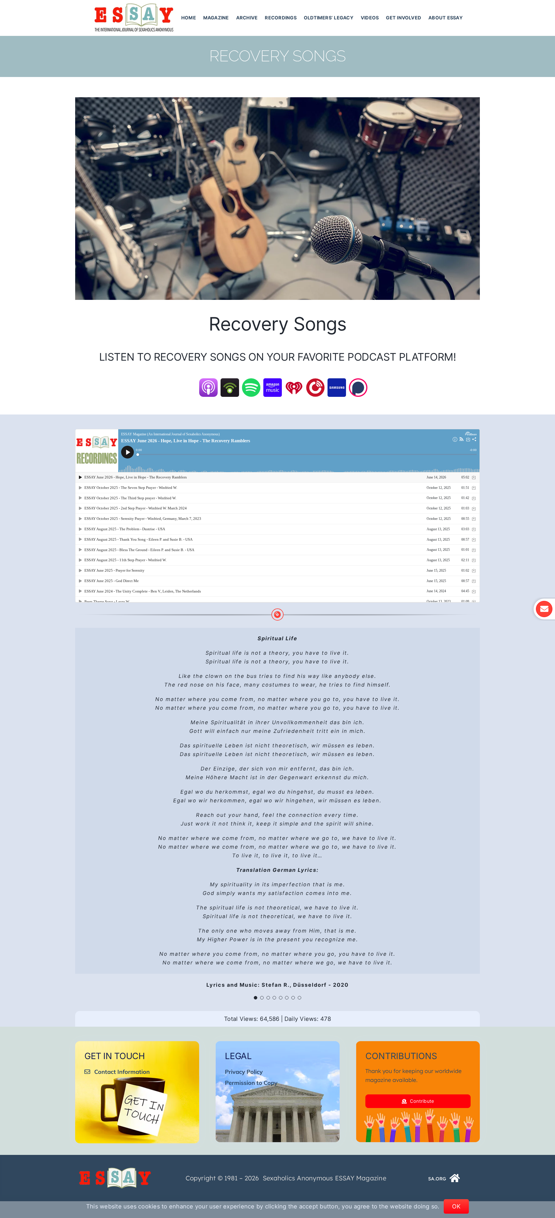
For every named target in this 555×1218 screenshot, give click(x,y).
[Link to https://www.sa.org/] (455, 1178)
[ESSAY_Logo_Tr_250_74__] (115, 1170)
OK (456, 1206)
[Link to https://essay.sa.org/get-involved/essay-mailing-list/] (544, 609)
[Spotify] (251, 382)
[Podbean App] (230, 382)
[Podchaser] (358, 382)
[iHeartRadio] (294, 382)
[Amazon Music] (272, 382)
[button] (255, 997)
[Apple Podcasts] (208, 382)
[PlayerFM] (315, 382)
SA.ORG (437, 1179)
